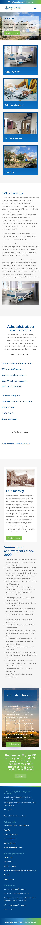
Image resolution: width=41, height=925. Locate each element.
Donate (6, 875)
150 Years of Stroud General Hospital (16, 825)
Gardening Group (10, 866)
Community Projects (10, 834)
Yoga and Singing (10, 843)
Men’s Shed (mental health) (13, 847)
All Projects (13, 744)
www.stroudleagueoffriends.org (15, 889)
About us (9, 18)
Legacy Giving (9, 879)
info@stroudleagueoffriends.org (14, 905)
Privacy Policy (8, 810)
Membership (8, 857)
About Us (7, 830)
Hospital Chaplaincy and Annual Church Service (20, 870)
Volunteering (8, 862)
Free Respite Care (10, 839)
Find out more (12, 33)
